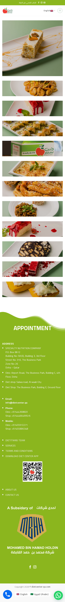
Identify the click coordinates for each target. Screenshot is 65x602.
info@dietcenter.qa (16, 402)
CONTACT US (12, 495)
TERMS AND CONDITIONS (19, 451)
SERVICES (10, 445)
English (47, 10)
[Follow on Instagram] (41, 3)
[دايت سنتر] (8, 10)
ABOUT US (10, 489)
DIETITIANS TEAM (15, 440)
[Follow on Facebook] (39, 3)
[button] (58, 595)
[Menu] (59, 10)
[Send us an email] (44, 3)
